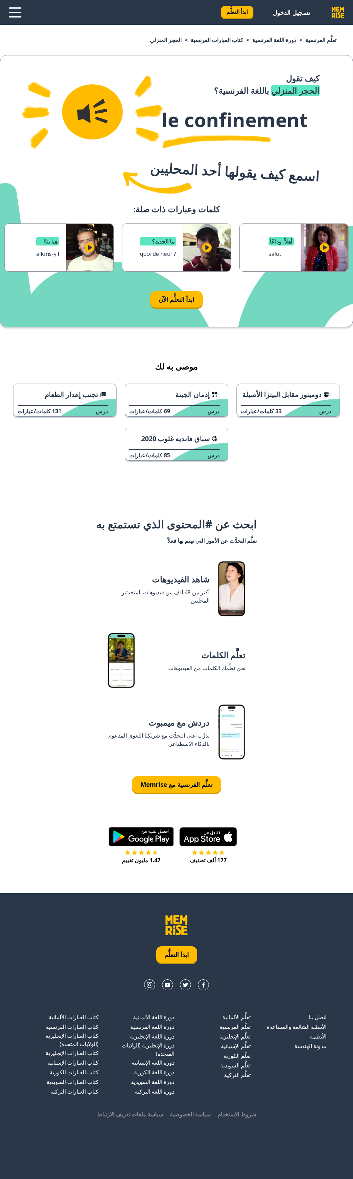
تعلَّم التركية (237, 1075)
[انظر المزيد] (15, 12)
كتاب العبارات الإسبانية (73, 1062)
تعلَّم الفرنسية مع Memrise (176, 784)
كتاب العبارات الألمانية (74, 1017)
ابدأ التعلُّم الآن (176, 299)
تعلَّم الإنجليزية (235, 1036)
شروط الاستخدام (237, 1114)
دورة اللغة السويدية (152, 1082)
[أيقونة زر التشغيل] (324, 247)
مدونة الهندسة (310, 1046)
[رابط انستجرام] (149, 984)
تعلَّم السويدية (235, 1065)
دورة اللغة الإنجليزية (152, 1036)
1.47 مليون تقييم (141, 860)
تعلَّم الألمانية (236, 1017)
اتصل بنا (317, 1017)
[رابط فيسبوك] (203, 984)
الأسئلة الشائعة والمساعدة (296, 1027)
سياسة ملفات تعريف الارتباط (130, 1114)
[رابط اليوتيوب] (167, 984)
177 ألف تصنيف (208, 860)
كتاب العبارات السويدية (73, 1082)
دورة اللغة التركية (154, 1091)
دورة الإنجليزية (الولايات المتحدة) (148, 1049)
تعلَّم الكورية (237, 1056)
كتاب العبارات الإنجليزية (72, 1053)
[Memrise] (338, 12)
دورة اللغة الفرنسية (274, 40)
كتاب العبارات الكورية (74, 1072)
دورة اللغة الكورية (154, 1072)
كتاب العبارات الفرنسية (217, 40)
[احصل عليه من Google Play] (141, 836)
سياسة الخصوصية (190, 1114)
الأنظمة (318, 1036)
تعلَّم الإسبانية (236, 1046)
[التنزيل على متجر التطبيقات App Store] (208, 836)
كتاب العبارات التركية (74, 1091)
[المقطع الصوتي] (92, 111)
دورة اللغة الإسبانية (153, 1062)
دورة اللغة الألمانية (153, 1017)
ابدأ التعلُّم (237, 11)
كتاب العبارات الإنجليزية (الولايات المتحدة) (72, 1040)
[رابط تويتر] (185, 984)
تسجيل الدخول (291, 12)
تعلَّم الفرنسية (320, 40)
